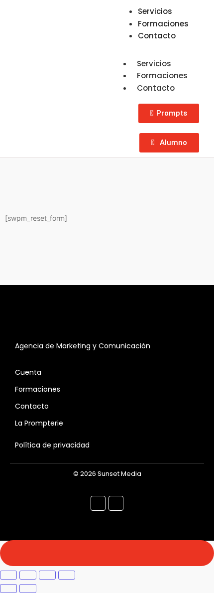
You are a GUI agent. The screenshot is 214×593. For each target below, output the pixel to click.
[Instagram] (115, 503)
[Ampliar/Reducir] (8, 575)
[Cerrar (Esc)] (66, 575)
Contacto (157, 35)
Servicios (154, 63)
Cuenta (28, 372)
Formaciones (162, 75)
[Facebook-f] (98, 503)
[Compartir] (47, 575)
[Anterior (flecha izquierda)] (8, 588)
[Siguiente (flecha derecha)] (27, 588)
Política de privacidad (52, 445)
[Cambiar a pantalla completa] (27, 575)
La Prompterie (39, 423)
